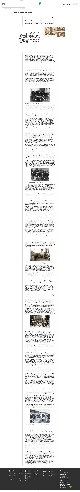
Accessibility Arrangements (50, 477)
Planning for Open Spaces (20, 480)
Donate (68, 4)
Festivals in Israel (11, 478)
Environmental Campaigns (21, 474)
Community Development (37, 474)
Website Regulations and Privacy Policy (52, 475)
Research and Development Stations (28, 476)
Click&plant (58, 1)
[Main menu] (3, 4)
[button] (64, 4)
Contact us (40, 6)
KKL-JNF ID (44, 473)
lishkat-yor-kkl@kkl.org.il (64, 482)
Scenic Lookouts (33, 1)
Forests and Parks (46, 1)
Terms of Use (50, 473)
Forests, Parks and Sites (12, 475)
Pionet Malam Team (42, 491)
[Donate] (70, 487)
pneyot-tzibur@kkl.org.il (64, 477)
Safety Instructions (11, 479)
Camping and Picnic (40, 1)
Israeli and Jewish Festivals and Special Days (37, 476)
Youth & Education (27, 1)
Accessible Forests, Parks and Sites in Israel (12, 474)
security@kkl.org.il (63, 487)
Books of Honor (52, 1)
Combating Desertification (21, 478)
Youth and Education (36, 473)
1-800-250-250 (62, 476)
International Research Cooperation (28, 478)
